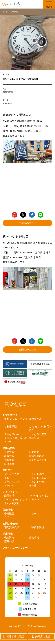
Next (52, 579)
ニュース (34, 513)
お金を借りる (10, 414)
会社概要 (9, 513)
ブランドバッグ (13, 481)
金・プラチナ (11, 473)
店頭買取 (9, 452)
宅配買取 (34, 452)
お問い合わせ (10, 523)
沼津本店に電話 (15, 636)
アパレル (9, 485)
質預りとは (35, 418)
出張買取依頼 (36, 527)
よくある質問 (11, 503)
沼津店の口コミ (27, 223)
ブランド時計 (36, 473)
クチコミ (9, 517)
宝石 (6, 477)
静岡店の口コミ (27, 349)
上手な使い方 (11, 434)
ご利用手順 (10, 426)
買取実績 (14, 12)
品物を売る (9, 448)
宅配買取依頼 (11, 527)
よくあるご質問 (37, 434)
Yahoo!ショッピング (40, 495)
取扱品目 (34, 438)
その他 (33, 485)
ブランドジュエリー (40, 477)
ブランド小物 (36, 481)
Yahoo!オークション (15, 499)
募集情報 (34, 537)
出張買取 (9, 456)
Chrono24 (34, 499)
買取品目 (8, 470)
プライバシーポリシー (15, 547)
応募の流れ (10, 541)
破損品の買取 (36, 456)
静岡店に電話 (42, 636)
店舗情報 (8, 509)
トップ (5, 12)
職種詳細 (9, 537)
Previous (2, 579)
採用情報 (8, 533)
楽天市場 (9, 495)
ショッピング (10, 491)
